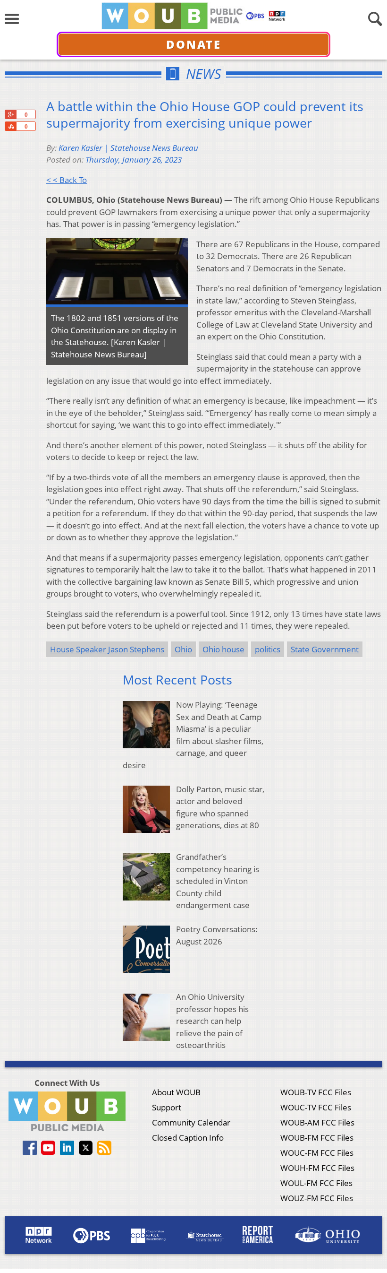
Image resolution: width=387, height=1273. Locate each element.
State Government (325, 649)
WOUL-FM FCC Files (316, 1183)
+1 (10, 114)
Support (166, 1107)
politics (267, 649)
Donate (193, 44)
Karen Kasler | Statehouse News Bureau (128, 147)
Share (10, 126)
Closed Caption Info (188, 1137)
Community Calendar (191, 1122)
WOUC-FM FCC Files (316, 1152)
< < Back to (66, 179)
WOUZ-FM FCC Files (316, 1198)
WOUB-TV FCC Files (315, 1092)
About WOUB (176, 1092)
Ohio (183, 649)
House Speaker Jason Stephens (107, 649)
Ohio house (223, 649)
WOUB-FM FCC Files (316, 1137)
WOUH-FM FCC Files (317, 1167)
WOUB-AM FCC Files (317, 1122)
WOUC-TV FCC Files (315, 1107)
